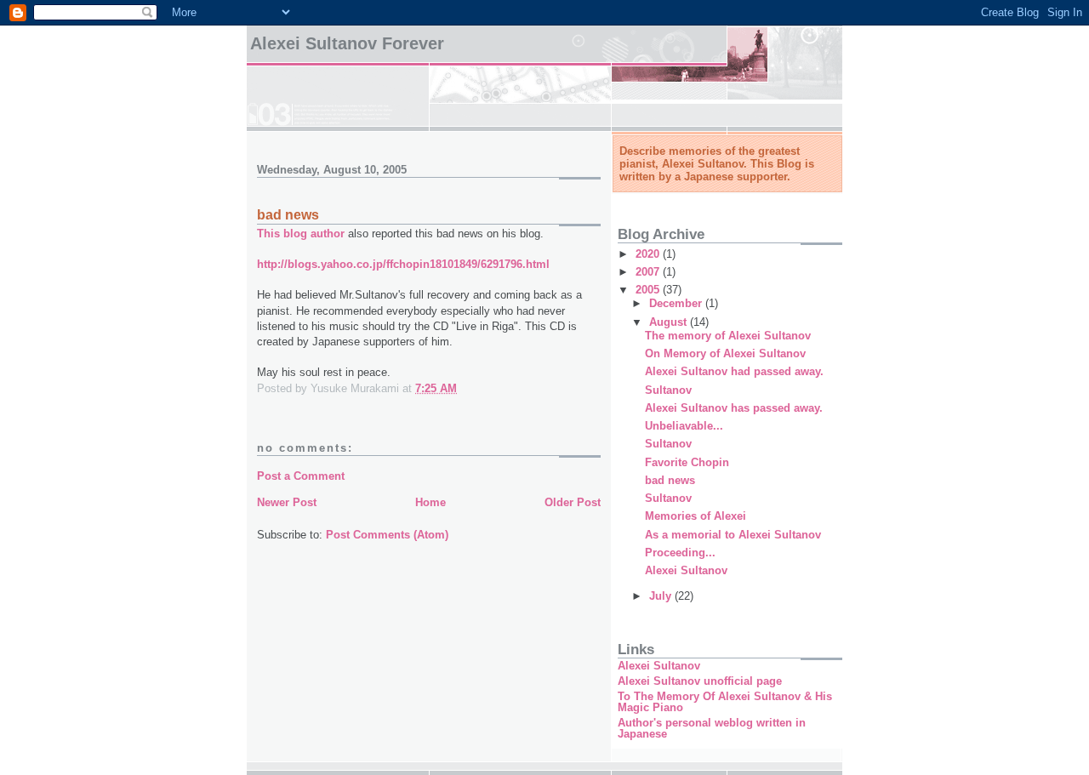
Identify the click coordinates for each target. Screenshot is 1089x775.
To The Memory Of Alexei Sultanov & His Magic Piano (725, 702)
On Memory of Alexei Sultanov (725, 353)
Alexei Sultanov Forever (347, 43)
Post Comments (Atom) (387, 534)
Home (430, 502)
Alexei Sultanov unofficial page (700, 681)
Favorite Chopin (687, 462)
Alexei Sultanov (686, 570)
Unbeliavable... (684, 425)
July (662, 596)
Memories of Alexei (695, 516)
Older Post (572, 502)
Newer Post (286, 502)
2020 (649, 254)
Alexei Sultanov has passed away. (734, 408)
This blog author (301, 233)
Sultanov (668, 390)
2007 (649, 271)
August (669, 322)
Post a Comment (301, 476)
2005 (649, 289)
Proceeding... (680, 552)
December (677, 303)
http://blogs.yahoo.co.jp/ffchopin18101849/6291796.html (403, 264)
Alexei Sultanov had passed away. (734, 371)
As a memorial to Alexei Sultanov (733, 534)
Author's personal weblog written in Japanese (712, 728)
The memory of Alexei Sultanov (728, 335)
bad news (670, 480)
